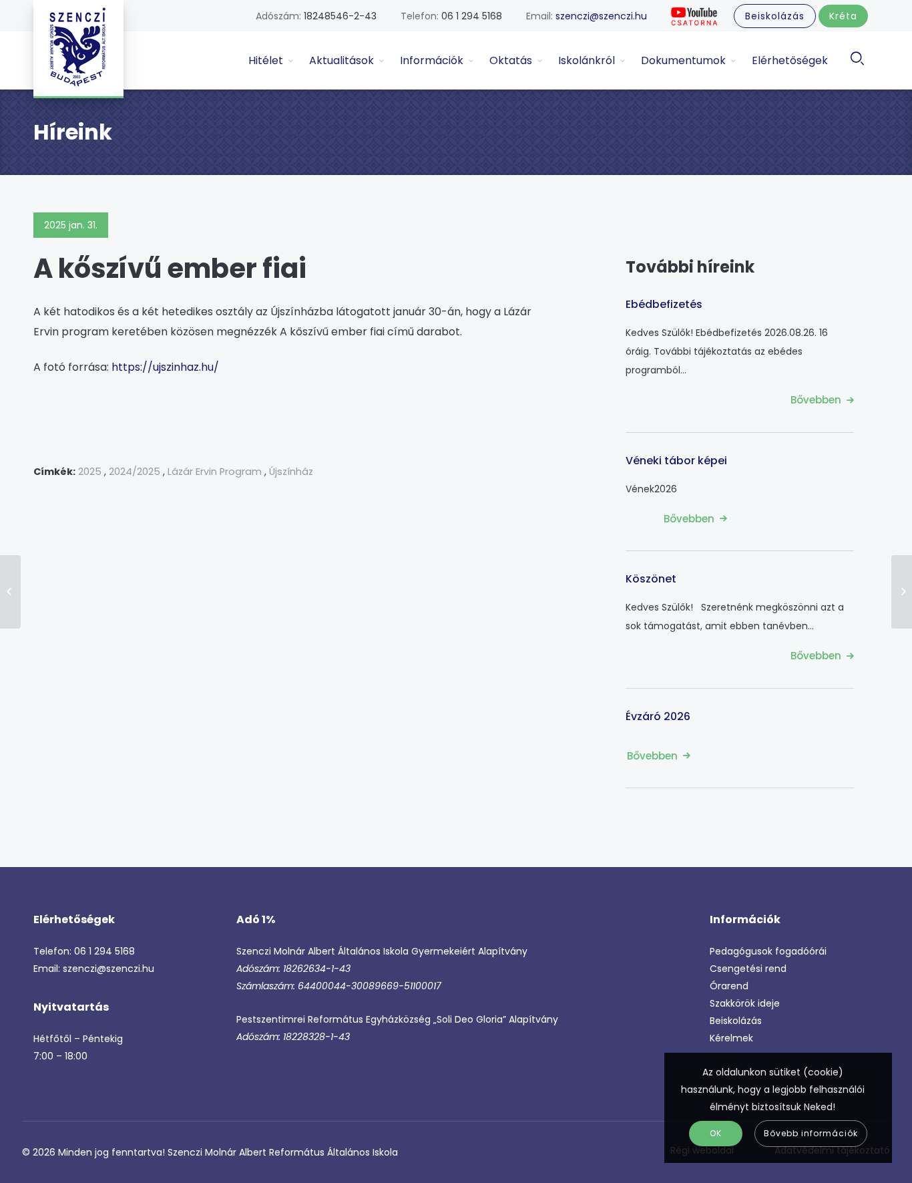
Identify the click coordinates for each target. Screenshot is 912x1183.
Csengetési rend (748, 968)
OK (716, 1133)
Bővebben (815, 400)
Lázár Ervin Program (215, 471)
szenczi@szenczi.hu (601, 16)
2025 (89, 471)
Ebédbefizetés (664, 304)
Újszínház (291, 471)
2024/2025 (134, 471)
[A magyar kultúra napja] (10, 592)
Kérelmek (731, 1038)
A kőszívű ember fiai (169, 268)
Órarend (729, 986)
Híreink (72, 132)
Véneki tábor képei (676, 460)
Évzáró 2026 (658, 716)
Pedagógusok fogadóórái (768, 951)
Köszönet (651, 578)
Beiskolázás (736, 1020)
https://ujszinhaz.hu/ (165, 367)
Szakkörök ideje (745, 1003)
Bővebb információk (811, 1133)
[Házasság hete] (901, 592)
